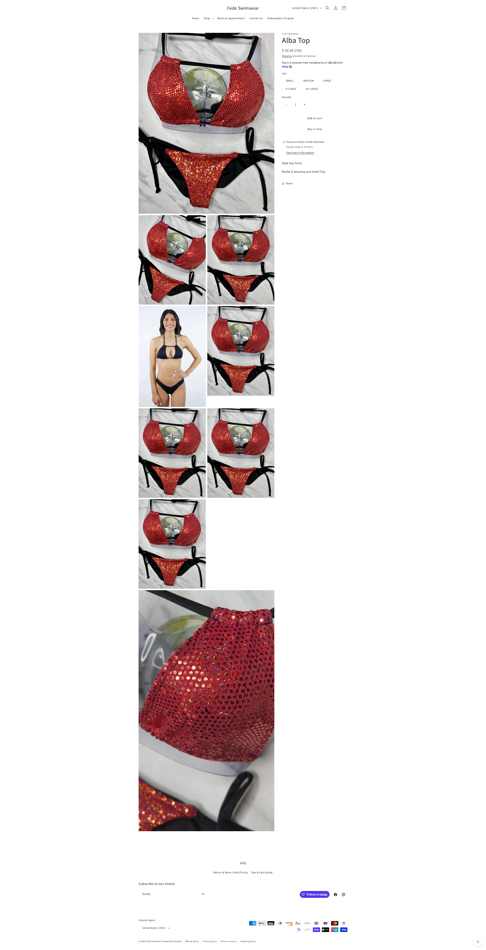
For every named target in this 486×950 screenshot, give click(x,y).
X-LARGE (291, 88)
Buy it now (315, 129)
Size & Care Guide (262, 872)
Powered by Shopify (172, 941)
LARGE (327, 80)
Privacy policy (210, 941)
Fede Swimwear (154, 941)
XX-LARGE (312, 88)
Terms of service (228, 941)
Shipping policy (248, 941)
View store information (300, 152)
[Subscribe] (202, 894)
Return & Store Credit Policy (230, 872)
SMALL (290, 80)
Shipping (287, 55)
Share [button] (289, 183)
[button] (208, 18)
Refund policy (192, 941)
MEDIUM (308, 80)
